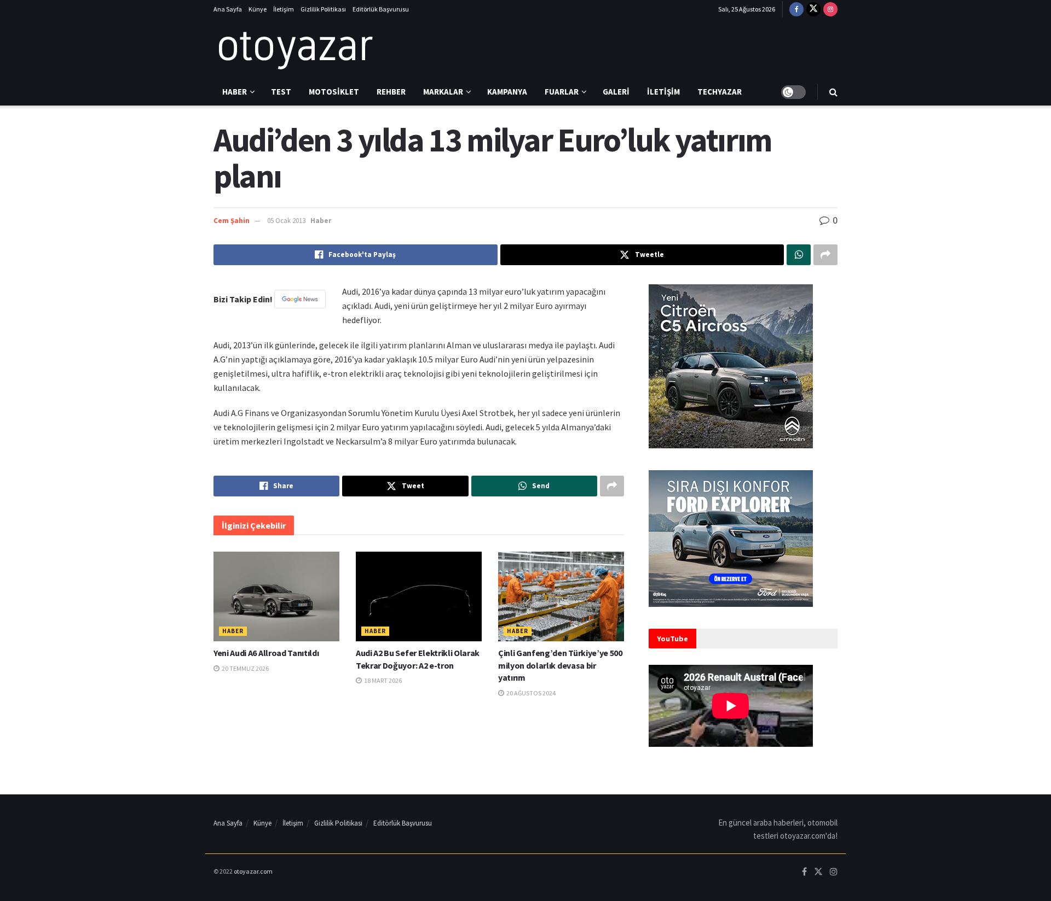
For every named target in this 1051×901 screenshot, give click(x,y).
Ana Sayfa (227, 9)
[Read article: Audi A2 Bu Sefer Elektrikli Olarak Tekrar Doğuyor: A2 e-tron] (419, 596)
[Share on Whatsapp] (799, 254)
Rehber (391, 91)
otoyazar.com (253, 871)
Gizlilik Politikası (323, 9)
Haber (234, 91)
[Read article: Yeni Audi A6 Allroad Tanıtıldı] (276, 596)
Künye (258, 9)
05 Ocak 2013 (286, 220)
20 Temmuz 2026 (245, 668)
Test (281, 91)
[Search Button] (833, 92)
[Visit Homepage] (295, 48)
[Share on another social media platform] (825, 254)
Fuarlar (562, 91)
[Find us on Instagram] (830, 9)
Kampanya (507, 91)
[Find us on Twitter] (813, 9)
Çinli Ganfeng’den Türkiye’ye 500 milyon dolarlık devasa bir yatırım (560, 665)
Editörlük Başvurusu (381, 9)
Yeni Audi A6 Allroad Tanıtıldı (266, 652)
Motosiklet (334, 91)
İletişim (283, 9)
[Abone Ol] (300, 299)
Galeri (616, 91)
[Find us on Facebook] (796, 9)
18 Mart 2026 (382, 680)
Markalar (443, 91)
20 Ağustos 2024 (530, 693)
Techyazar (719, 91)
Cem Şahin (231, 220)
